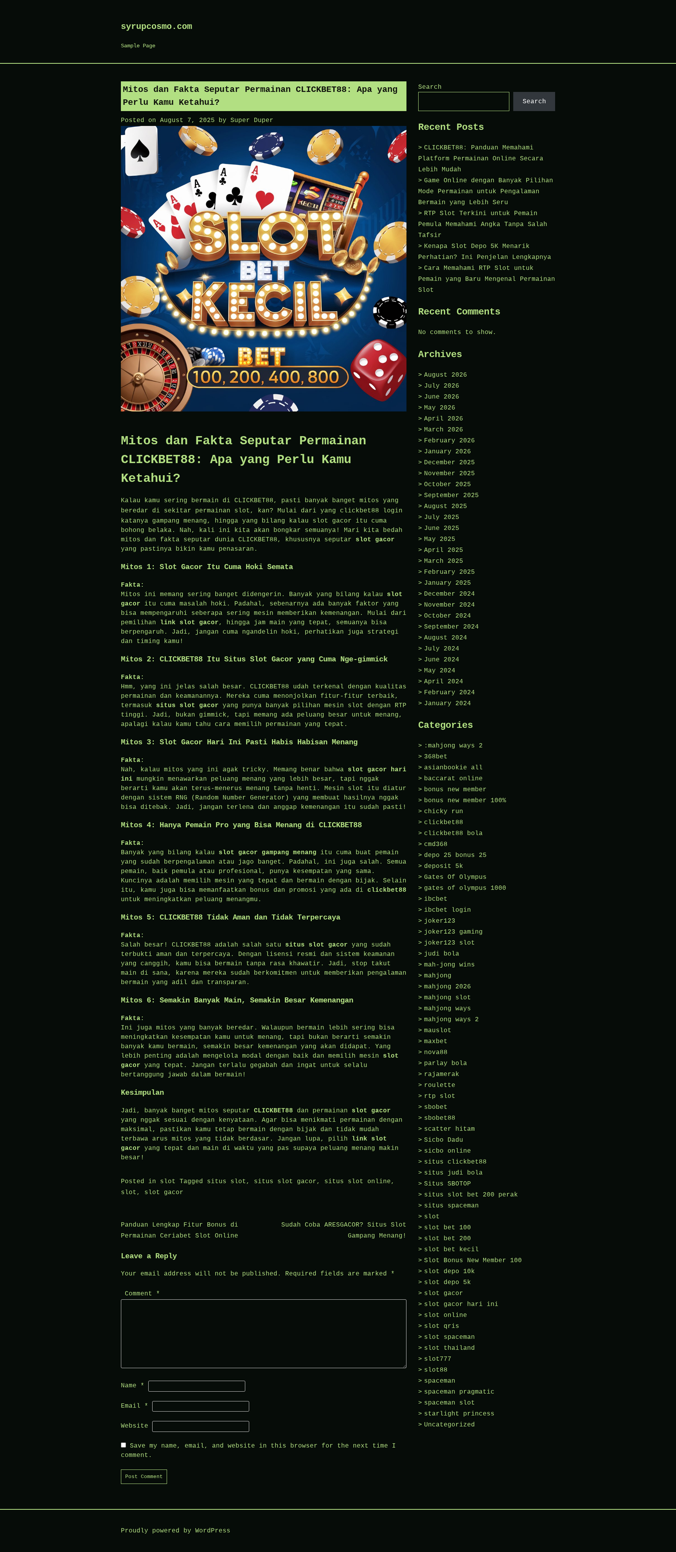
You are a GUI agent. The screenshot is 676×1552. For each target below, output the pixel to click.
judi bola (441, 953)
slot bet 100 (447, 1227)
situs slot (226, 1181)
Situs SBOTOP (447, 1183)
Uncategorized (449, 1424)
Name (132, 1385)
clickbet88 (443, 822)
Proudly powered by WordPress (175, 1530)
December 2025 (449, 462)
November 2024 (449, 605)
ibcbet (436, 899)
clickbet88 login (371, 510)
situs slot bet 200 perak (471, 1194)
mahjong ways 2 (451, 1019)
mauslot (437, 1030)
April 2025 (443, 550)
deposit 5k (443, 866)
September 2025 (451, 495)
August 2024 (445, 637)
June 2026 (441, 397)
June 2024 (441, 659)
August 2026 (445, 375)
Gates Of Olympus (455, 877)
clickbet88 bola (453, 833)
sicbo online (447, 1151)
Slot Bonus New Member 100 (473, 1260)
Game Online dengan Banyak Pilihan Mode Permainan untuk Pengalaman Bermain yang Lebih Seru (485, 191)
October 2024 (447, 616)
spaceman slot (449, 1402)
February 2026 (449, 440)
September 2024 (451, 626)
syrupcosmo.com (156, 27)
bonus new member (455, 789)
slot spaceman (449, 1337)
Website (134, 1426)
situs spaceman (451, 1205)
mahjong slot (447, 997)
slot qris (441, 1326)
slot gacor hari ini (461, 1304)
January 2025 (447, 583)
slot (168, 1181)
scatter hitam (449, 1129)
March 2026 (443, 429)
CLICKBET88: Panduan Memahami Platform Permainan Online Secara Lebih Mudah (480, 158)
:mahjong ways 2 (453, 745)
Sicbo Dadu (443, 1140)
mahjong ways (447, 1008)
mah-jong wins (449, 964)
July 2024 (441, 648)
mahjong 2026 (447, 986)
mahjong (437, 975)
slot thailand (449, 1348)
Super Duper (251, 120)
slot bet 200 (447, 1238)
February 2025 (449, 572)
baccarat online (453, 778)
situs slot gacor (285, 1181)
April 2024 (443, 681)
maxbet (436, 1041)
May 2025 (439, 539)
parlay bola (445, 1063)
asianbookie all (453, 767)
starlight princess (459, 1413)
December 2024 (449, 594)
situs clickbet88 (455, 1162)
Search (430, 87)
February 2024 (449, 692)
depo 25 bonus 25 (455, 855)
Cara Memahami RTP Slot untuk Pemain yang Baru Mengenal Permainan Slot (486, 279)
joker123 (439, 921)
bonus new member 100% (465, 800)
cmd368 (436, 844)
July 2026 (441, 386)
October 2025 (447, 484)
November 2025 (449, 473)
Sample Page (138, 46)
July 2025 (441, 517)
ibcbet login (447, 910)
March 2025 (443, 561)
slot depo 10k (449, 1271)
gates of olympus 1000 (465, 888)
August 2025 (445, 506)
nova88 (436, 1052)
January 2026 (447, 451)
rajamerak (441, 1074)
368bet (436, 756)
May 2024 (439, 670)
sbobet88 (439, 1118)
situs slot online (357, 1181)
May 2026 (439, 407)
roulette (439, 1085)
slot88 (436, 1370)
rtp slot (439, 1096)
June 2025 (441, 528)
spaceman (439, 1381)
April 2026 (443, 418)
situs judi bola (453, 1173)
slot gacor (163, 1192)
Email (134, 1406)
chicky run (443, 811)
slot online (445, 1315)
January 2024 (447, 703)
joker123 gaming (453, 932)
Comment (142, 1293)
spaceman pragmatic (459, 1392)
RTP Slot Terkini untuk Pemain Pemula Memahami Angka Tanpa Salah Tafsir (482, 224)
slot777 (437, 1359)
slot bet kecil (451, 1249)
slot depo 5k (447, 1282)
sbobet (436, 1107)
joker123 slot (449, 943)
